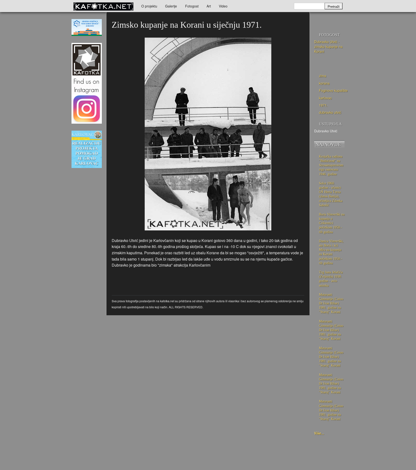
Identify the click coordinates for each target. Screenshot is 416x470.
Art (209, 6)
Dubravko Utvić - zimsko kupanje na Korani (328, 46)
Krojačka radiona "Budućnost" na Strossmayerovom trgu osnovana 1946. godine (331, 165)
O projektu (149, 6)
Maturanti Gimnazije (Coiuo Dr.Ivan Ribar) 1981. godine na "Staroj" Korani (331, 303)
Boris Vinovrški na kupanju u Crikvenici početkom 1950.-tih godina (331, 223)
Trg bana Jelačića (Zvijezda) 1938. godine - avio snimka (331, 278)
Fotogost (192, 6)
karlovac (325, 97)
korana (324, 83)
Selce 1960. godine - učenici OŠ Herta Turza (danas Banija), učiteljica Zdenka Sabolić (330, 194)
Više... (319, 433)
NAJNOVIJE (328, 144)
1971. (323, 105)
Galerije (171, 6)
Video (223, 6)
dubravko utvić (330, 112)
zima (322, 75)
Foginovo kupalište (333, 90)
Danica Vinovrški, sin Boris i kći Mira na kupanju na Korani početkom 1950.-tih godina (331, 252)
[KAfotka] (103, 6)
